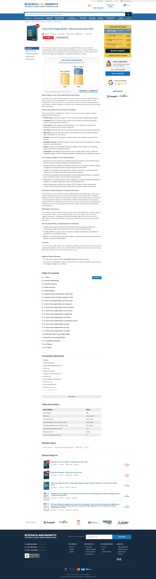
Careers (71, 549)
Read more (71, 396)
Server (86, 447)
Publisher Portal (123, 549)
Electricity (79, 447)
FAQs (103, 549)
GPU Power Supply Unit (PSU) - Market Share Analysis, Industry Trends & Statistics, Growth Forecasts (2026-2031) (84, 484)
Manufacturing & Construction (59, 18)
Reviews (71, 551)
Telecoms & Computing (92, 18)
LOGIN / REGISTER (127, 1)
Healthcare (28, 18)
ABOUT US (100, 1)
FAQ (116, 1)
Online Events (122, 551)
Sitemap (68, 574)
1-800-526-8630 (98, 8)
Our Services (128, 18)
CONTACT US (109, 1)
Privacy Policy (75, 574)
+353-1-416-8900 (111, 5)
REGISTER (121, 537)
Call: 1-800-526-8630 (118, 69)
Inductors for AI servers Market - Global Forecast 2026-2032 (69, 462)
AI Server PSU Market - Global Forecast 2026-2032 (66, 472)
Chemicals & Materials (49, 18)
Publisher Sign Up (123, 547)
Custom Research (90, 551)
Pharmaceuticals (39, 18)
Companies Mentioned (31, 53)
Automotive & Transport (83, 18)
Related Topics (29, 56)
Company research (91, 549)
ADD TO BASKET (118, 51)
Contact (104, 547)
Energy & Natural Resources (71, 18)
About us (71, 547)
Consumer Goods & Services (110, 18)
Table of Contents (30, 51)
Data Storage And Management (64, 447)
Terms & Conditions (85, 574)
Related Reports (30, 59)
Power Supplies (47, 447)
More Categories (121, 18)
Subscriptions (90, 554)
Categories (89, 547)
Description (28, 48)
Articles (120, 554)
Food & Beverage (100, 18)
